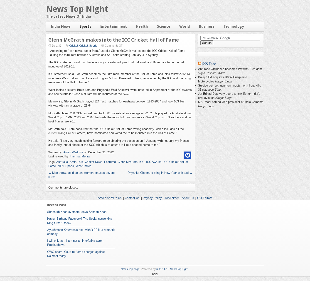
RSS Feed (209, 64)
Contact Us (132, 198)
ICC (141, 162)
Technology (234, 26)
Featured (110, 162)
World (184, 26)
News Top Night (77, 9)
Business (206, 26)
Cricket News (93, 162)
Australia (62, 162)
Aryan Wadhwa (73, 152)
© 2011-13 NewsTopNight (172, 269)
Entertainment (113, 26)
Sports (85, 26)
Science (163, 26)
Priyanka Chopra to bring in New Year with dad (160, 172)
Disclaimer (172, 198)
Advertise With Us (110, 198)
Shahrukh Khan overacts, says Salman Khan (76, 212)
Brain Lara (76, 162)
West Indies (83, 166)
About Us (188, 198)
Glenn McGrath (128, 162)
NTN (61, 166)
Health (142, 26)
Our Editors (204, 198)
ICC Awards (154, 162)
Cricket (73, 45)
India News (61, 26)
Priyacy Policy (152, 198)
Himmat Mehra (80, 156)
